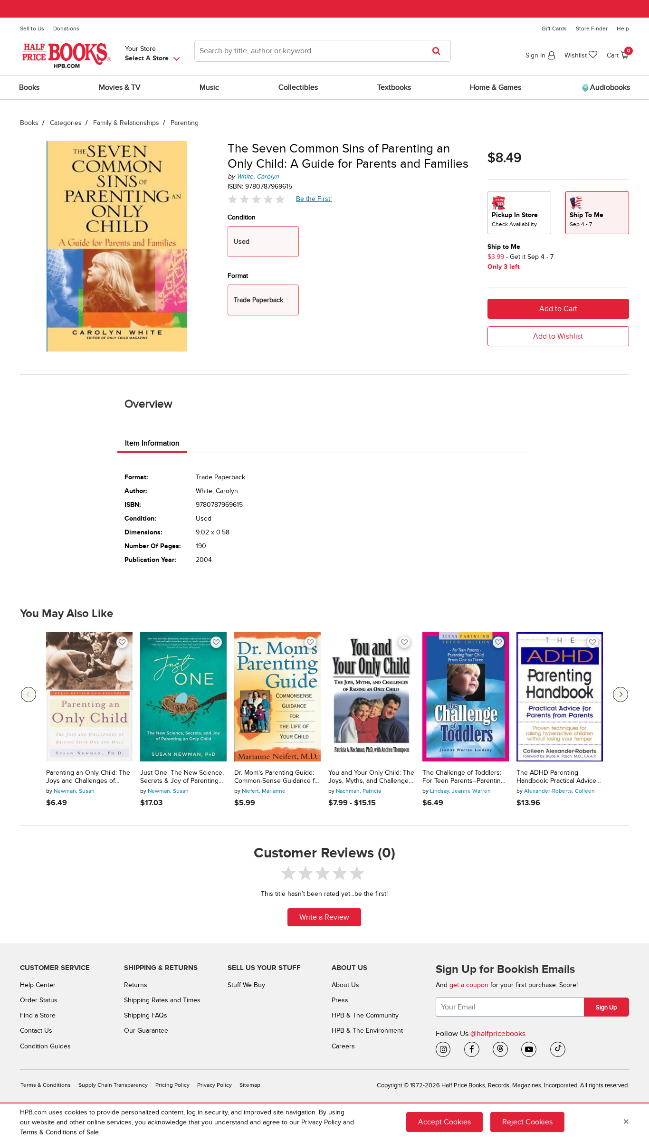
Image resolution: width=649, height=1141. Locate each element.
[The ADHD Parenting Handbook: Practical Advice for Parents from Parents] (559, 696)
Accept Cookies (444, 1122)
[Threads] (500, 1049)
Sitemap (249, 1085)
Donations (66, 28)
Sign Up (606, 1007)
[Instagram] (443, 1049)
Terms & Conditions (45, 1085)
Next (620, 694)
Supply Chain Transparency (113, 1085)
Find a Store (38, 1015)
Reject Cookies (527, 1122)
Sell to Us (32, 28)
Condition (242, 217)
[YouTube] (528, 1049)
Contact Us (36, 1031)
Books (29, 123)
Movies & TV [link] (120, 87)
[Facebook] (471, 1049)
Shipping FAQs (145, 1015)
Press (340, 1000)
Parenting (185, 123)
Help (623, 28)
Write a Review (324, 917)
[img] (256, 198)
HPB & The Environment (367, 1031)
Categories (66, 123)
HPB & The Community (365, 1015)
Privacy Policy (214, 1085)
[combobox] (322, 50)
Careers (343, 1046)
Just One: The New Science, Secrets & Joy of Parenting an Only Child (182, 777)
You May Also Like (66, 613)
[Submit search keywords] (439, 51)
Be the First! (314, 198)
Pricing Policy (172, 1085)
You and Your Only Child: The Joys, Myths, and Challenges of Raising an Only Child (371, 777)
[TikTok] (557, 1049)
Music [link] (209, 87)
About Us (345, 985)
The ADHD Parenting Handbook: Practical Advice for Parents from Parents (556, 777)
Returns (135, 985)
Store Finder (592, 28)
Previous (28, 694)
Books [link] (29, 87)
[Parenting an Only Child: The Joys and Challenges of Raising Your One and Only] (89, 696)
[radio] (519, 212)
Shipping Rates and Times (162, 1000)
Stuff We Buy (246, 985)
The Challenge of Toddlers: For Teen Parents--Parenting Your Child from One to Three (463, 777)
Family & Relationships (126, 123)
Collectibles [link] (298, 87)
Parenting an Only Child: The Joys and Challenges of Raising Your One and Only (88, 777)
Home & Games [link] (495, 87)
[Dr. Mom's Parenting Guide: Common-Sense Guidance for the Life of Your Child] (277, 696)
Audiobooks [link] (609, 87)
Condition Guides (45, 1046)
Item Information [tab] (152, 443)
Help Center (38, 985)
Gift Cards (554, 28)
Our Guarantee (146, 1031)
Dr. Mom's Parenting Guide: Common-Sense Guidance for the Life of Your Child (277, 777)
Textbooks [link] (394, 87)
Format (238, 276)
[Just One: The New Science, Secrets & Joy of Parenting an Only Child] (183, 696)
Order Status (38, 1000)
